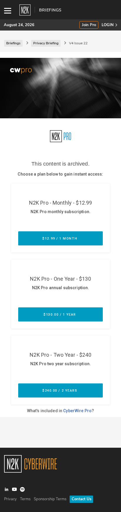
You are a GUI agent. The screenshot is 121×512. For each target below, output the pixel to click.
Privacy (10, 499)
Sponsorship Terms (50, 499)
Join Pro (89, 25)
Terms (25, 499)
